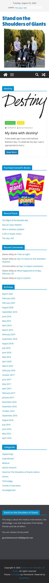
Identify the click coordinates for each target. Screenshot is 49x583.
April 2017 (6, 388)
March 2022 (7, 294)
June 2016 (6, 429)
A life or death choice (24, 6)
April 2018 (6, 361)
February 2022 (8, 298)
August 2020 (7, 307)
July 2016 (6, 424)
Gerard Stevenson (26, 128)
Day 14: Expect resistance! (31, 266)
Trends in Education (11, 485)
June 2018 (6, 352)
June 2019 (6, 316)
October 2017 (8, 375)
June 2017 (6, 379)
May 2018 (6, 357)
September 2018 (9, 339)
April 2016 (6, 438)
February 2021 (8, 303)
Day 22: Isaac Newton (12, 225)
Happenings (10, 123)
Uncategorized (8, 490)
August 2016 (7, 420)
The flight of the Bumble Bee (15, 220)
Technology (7, 481)
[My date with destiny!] (24, 105)
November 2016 (9, 406)
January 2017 (8, 397)
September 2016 (9, 415)
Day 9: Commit (23, 278)
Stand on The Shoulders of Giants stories (20, 472)
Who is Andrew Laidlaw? (13, 229)
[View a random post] (43, 74)
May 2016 (6, 433)
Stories (20, 123)
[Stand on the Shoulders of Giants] (5, 74)
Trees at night (23, 254)
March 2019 (7, 330)
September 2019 (9, 312)
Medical (5, 463)
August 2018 (7, 343)
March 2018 (7, 366)
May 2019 (6, 321)
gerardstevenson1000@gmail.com (17, 537)
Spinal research (9, 467)
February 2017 (8, 393)
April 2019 (6, 325)
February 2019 (8, 334)
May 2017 (6, 384)
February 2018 (8, 370)
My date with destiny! (21, 133)
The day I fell (8, 238)
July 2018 (6, 348)
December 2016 (9, 402)
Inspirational (8, 458)
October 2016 (8, 411)
